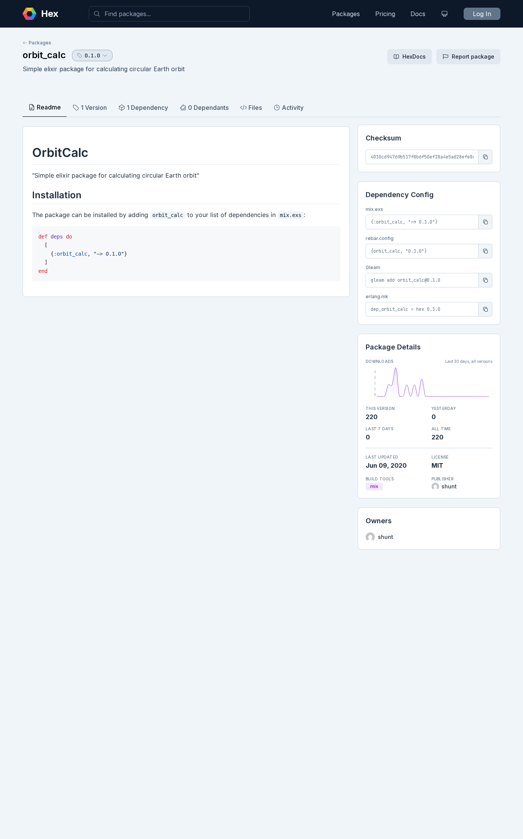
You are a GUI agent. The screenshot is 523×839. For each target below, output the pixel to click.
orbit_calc (44, 54)
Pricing (385, 14)
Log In (482, 14)
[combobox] (169, 13)
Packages (346, 14)
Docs (417, 14)
